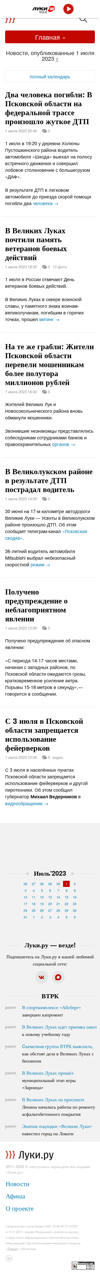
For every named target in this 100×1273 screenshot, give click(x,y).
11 (33, 897)
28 (42, 883)
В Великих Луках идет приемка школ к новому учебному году (59, 1030)
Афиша (15, 1195)
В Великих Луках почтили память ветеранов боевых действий (36, 243)
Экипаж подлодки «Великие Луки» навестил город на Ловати (57, 1130)
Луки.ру (12, 1248)
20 (50, 903)
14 (58, 897)
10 (25, 897)
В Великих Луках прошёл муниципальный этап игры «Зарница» (49, 1079)
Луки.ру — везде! (50, 944)
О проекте (20, 1208)
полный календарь (50, 76)
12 (42, 897)
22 (66, 903)
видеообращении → (26, 803)
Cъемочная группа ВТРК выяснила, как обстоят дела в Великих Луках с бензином (58, 1053)
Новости (17, 1183)
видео (58, 757)
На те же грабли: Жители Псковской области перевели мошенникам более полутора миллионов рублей (49, 364)
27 (33, 883)
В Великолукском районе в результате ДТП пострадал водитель (49, 479)
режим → (40, 564)
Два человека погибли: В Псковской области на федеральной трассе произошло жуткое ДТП (48, 107)
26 (25, 883)
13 (50, 897)
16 (74, 897)
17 (25, 903)
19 (42, 903)
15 (66, 897)
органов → (63, 444)
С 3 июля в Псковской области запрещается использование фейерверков (44, 734)
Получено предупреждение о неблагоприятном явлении (36, 605)
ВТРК (50, 995)
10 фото (60, 267)
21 (58, 903)
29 (50, 883)
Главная (48, 36)
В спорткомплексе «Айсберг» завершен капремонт (51, 1011)
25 (33, 910)
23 (74, 903)
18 (33, 903)
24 (25, 910)
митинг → (49, 319)
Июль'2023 (50, 873)
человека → (45, 203)
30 (58, 883)
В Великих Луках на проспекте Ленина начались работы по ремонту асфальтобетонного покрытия (58, 1106)
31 (25, 917)
